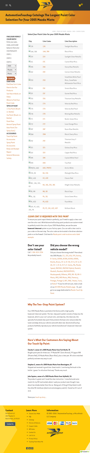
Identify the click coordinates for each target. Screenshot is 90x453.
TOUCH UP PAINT (61, 31)
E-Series (69, 265)
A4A (44, 163)
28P (44, 129)
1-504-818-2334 (37, 252)
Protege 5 (60, 281)
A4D (44, 168)
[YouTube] (30, 448)
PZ (46, 208)
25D (44, 80)
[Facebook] (27, 448)
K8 (44, 185)
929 (74, 256)
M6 (74, 265)
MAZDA (69, 31)
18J (46, 196)
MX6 (69, 277)
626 (70, 256)
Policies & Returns (34, 423)
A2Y (52, 208)
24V (44, 72)
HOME (54, 31)
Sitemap (31, 420)
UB (47, 191)
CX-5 (77, 262)
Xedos (54, 284)
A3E (47, 178)
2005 (73, 31)
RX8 (69, 281)
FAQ (30, 416)
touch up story (40, 397)
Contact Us (10, 424)
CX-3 (63, 262)
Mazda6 (60, 271)
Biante (52, 262)
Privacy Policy (33, 438)
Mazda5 (53, 271)
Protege (53, 281)
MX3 (57, 277)
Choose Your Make (34, 413)
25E (44, 88)
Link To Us (32, 435)
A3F (56, 208)
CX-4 (72, 262)
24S (49, 208)
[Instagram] (32, 448)
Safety (9, 158)
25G (44, 99)
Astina (78, 256)
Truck (80, 281)
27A (44, 104)
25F (44, 93)
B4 (44, 173)
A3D (46, 202)
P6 (43, 196)
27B (44, 114)
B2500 (70, 259)
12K (44, 46)
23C (44, 62)
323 (67, 256)
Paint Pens (10, 121)
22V (44, 57)
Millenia (64, 274)
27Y (44, 124)
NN (44, 191)
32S (44, 148)
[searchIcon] (10, 5)
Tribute (74, 281)
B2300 (65, 259)
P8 (43, 202)
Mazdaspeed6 (55, 274)
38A (48, 51)
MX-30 (74, 274)
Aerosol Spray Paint (14, 124)
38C (54, 185)
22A (46, 173)
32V (44, 153)
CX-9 (63, 265)
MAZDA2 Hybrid (68, 268)
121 (63, 256)
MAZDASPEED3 (69, 271)
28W (44, 134)
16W (44, 51)
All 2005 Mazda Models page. (65, 287)
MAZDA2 (59, 268)
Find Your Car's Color (14, 84)
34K (44, 158)
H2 (44, 178)
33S (50, 185)
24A (44, 67)
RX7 (66, 281)
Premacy (75, 277)
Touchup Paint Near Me (36, 442)
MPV (69, 274)
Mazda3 (77, 268)
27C (44, 119)
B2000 (60, 259)
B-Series (53, 259)
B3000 (76, 259)
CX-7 (55, 265)
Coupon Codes (33, 426)
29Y (44, 141)
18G (46, 185)
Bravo (58, 262)
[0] (79, 6)
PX (43, 208)
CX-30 (68, 262)
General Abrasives (13, 155)
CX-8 (59, 265)
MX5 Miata (63, 277)
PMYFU (49, 168)
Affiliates (32, 429)
